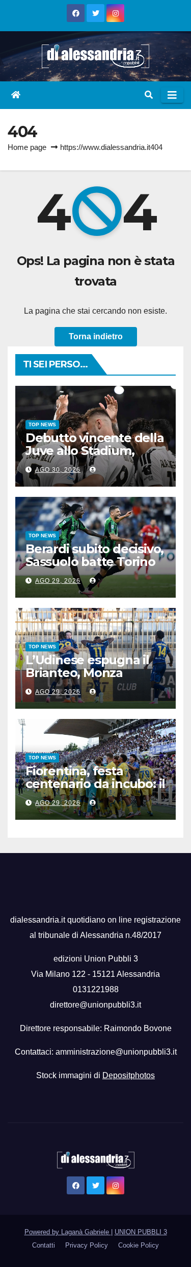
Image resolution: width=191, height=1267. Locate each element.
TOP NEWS (42, 424)
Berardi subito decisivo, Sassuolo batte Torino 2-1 (94, 561)
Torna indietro (96, 336)
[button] (149, 95)
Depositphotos (128, 1075)
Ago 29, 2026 (57, 580)
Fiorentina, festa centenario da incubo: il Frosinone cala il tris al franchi (95, 790)
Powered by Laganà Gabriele (67, 1232)
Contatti (43, 1245)
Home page (27, 147)
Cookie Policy (138, 1245)
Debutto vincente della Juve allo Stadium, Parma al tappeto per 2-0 (94, 457)
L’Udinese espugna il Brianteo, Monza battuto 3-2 (87, 672)
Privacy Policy (86, 1245)
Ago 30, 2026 (57, 469)
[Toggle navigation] (172, 95)
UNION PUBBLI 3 (141, 1232)
